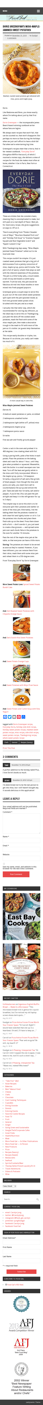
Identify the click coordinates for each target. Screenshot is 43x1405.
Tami (6, 765)
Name (6, 837)
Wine (7, 1174)
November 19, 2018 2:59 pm (21, 765)
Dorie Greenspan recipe (22, 724)
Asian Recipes (10, 1084)
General (14, 742)
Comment (7, 812)
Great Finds (10, 1133)
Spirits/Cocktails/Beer (14, 1163)
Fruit (7, 1119)
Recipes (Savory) (27, 742)
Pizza (7, 1149)
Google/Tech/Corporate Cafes (17, 1130)
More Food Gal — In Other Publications (21, 1141)
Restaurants (10, 1158)
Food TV (8, 1117)
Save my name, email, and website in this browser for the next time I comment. (19, 868)
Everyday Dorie (9, 727)
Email (6, 846)
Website (6, 855)
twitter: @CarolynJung (14, 1215)
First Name (7, 1247)
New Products (11, 1147)
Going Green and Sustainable (17, 1127)
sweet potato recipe (11, 735)
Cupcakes (9, 1103)
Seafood (8, 1160)
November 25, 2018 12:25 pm (22, 780)
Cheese (8, 1092)
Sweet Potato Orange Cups (18, 661)
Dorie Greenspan (10, 122)
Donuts (8, 1108)
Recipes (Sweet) (11, 1155)
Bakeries (8, 1086)
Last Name (7, 1256)
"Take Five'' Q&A (12, 1081)
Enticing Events (11, 1111)
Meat (7, 1138)
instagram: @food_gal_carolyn (17, 1218)
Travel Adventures (12, 1169)
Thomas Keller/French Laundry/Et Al (20, 1166)
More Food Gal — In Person (16, 1144)
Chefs (6, 742)
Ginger (8, 1125)
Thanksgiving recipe (28, 735)
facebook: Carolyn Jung (14, 1223)
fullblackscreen (9, 1004)
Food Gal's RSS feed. (15, 1285)
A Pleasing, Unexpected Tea (23, 1050)
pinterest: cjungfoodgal (15, 1221)
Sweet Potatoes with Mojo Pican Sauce (22, 685)
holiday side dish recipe (26, 727)
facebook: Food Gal (13, 1226)
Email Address (9, 1238)
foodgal (34, 35)
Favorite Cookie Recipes (15, 1114)
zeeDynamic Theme (33, 1402)
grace (7, 780)
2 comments (11, 38)
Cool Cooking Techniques (15, 1100)
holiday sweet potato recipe (14, 730)
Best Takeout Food (13, 1089)
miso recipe (19, 732)
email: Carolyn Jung (13, 1212)
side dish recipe (31, 732)
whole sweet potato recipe (13, 738)
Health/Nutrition (12, 1136)
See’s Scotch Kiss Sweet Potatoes (20, 638)
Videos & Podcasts (12, 1171)
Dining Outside (11, 1106)
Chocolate (9, 1097)
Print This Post (9, 748)
